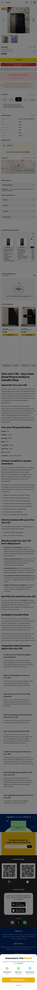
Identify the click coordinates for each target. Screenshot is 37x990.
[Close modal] (35, 957)
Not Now (18, 985)
